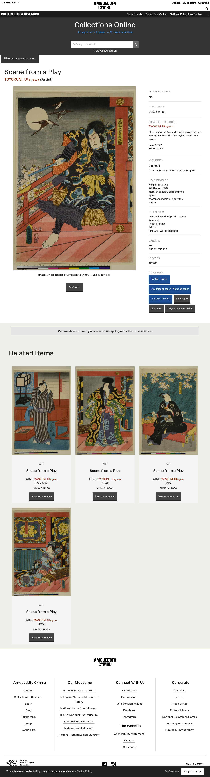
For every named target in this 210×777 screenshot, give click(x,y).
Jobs (179, 697)
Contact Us (129, 690)
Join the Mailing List (129, 703)
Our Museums (9, 2)
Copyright (129, 747)
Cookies (129, 740)
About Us (179, 690)
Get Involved (129, 697)
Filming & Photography (179, 729)
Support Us (29, 716)
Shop (28, 723)
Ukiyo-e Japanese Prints (180, 308)
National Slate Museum (78, 721)
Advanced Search (106, 50)
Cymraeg (203, 2)
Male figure (182, 298)
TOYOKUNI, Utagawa (21, 79)
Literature (156, 308)
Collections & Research (20, 14)
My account (189, 2)
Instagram (129, 716)
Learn (28, 703)
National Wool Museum (78, 728)
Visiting (28, 690)
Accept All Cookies (192, 771)
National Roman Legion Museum (78, 734)
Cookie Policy (84, 771)
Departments (134, 14)
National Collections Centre (186, 14)
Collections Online (156, 14)
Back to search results (21, 58)
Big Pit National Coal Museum (79, 714)
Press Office (180, 703)
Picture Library (179, 710)
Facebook (129, 710)
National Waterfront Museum (78, 708)
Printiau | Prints (159, 279)
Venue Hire (29, 729)
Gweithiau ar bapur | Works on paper (170, 289)
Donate (176, 2)
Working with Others (179, 723)
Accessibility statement (129, 733)
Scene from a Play (41, 470)
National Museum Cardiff (79, 690)
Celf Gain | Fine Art (160, 298)
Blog (28, 710)
